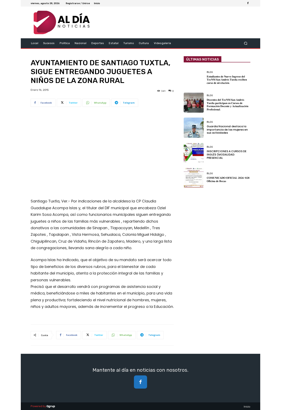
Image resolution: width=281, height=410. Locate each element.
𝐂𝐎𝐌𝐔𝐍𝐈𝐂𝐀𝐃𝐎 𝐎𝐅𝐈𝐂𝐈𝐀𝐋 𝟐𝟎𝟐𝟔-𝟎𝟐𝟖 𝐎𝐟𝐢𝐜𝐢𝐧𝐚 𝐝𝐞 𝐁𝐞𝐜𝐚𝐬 (228, 179)
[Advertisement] (102, 147)
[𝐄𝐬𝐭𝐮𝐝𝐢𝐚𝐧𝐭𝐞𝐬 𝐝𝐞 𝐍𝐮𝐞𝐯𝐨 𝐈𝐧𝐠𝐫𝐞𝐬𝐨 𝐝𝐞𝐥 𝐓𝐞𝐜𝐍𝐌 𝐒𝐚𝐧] (194, 78)
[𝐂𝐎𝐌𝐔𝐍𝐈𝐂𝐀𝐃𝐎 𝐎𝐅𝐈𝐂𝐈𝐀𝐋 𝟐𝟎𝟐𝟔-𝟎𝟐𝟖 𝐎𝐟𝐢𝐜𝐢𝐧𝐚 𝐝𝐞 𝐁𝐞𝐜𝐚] (194, 178)
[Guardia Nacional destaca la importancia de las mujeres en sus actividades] (194, 128)
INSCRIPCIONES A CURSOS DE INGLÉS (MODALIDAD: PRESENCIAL (226, 154)
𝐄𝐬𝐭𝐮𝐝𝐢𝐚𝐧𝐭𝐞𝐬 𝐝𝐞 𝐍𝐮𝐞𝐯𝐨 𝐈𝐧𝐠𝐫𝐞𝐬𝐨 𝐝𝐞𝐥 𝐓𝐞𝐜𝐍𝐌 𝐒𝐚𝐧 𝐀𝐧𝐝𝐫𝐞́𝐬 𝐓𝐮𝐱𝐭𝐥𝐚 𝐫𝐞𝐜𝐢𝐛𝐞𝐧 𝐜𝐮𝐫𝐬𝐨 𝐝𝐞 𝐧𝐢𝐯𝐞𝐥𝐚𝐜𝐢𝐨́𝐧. (227, 80)
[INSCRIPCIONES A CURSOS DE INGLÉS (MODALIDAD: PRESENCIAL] (194, 153)
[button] (245, 43)
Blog (210, 72)
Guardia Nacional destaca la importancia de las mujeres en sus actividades (227, 129)
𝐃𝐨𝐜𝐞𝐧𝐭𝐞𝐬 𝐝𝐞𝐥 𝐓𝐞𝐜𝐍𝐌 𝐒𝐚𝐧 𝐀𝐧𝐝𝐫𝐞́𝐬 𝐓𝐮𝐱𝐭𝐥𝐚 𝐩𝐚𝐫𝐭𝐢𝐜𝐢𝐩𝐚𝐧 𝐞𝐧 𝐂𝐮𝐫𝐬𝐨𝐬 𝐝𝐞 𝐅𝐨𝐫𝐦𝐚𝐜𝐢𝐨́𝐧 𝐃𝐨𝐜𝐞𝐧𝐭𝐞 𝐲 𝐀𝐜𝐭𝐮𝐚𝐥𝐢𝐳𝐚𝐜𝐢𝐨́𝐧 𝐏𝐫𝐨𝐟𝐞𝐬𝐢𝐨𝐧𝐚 (227, 104)
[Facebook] (247, 3)
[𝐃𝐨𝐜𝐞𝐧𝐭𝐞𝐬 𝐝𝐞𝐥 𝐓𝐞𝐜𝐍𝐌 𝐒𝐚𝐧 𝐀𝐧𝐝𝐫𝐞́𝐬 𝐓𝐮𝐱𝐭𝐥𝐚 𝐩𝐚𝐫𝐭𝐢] (194, 103)
